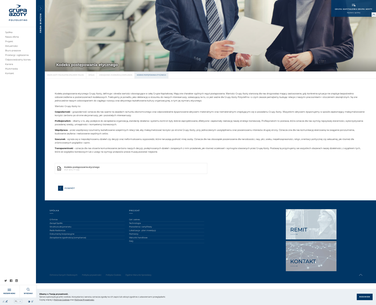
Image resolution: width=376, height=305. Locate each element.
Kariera (9, 64)
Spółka (8, 32)
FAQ (131, 241)
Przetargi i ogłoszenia (17, 55)
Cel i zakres (134, 219)
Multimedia (11, 68)
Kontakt (9, 73)
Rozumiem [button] (364, 297)
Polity (56, 300)
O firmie (54, 219)
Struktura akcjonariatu (60, 226)
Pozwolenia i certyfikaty (140, 226)
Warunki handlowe (138, 237)
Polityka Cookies (113, 275)
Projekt (9, 41)
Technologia (135, 223)
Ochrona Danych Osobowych (64, 275)
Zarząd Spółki (56, 223)
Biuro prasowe (13, 50)
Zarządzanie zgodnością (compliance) (115, 75)
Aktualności (11, 46)
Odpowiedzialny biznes (18, 59)
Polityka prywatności (91, 275)
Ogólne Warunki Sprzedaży (138, 275)
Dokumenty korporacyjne (62, 234)
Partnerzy (133, 234)
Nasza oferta (12, 36)
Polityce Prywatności (84, 300)
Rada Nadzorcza (57, 230)
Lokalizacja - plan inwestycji (142, 230)
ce (60, 300)
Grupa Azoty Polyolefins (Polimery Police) (65, 75)
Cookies (65, 300)
